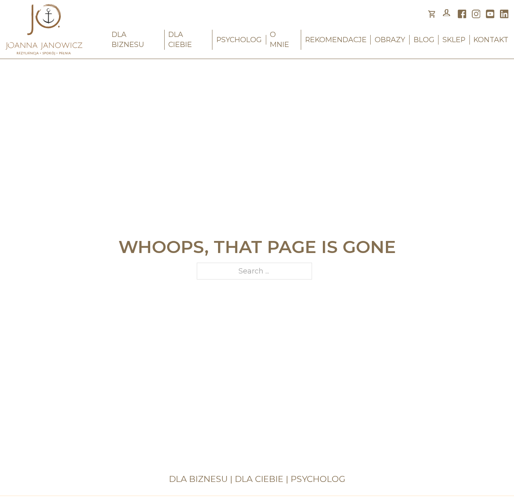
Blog (424, 39)
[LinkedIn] (504, 14)
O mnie (279, 39)
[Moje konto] (446, 14)
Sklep (454, 39)
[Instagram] (476, 14)
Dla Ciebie (180, 39)
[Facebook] (462, 14)
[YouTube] (490, 14)
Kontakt (490, 39)
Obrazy (390, 39)
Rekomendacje (336, 39)
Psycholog (239, 39)
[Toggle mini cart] (431, 14)
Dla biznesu (128, 39)
